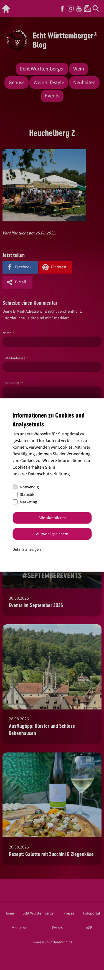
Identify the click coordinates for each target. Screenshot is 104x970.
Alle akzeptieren (52, 518)
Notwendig (29, 487)
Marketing (28, 502)
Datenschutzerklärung (49, 474)
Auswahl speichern (52, 534)
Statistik (27, 494)
